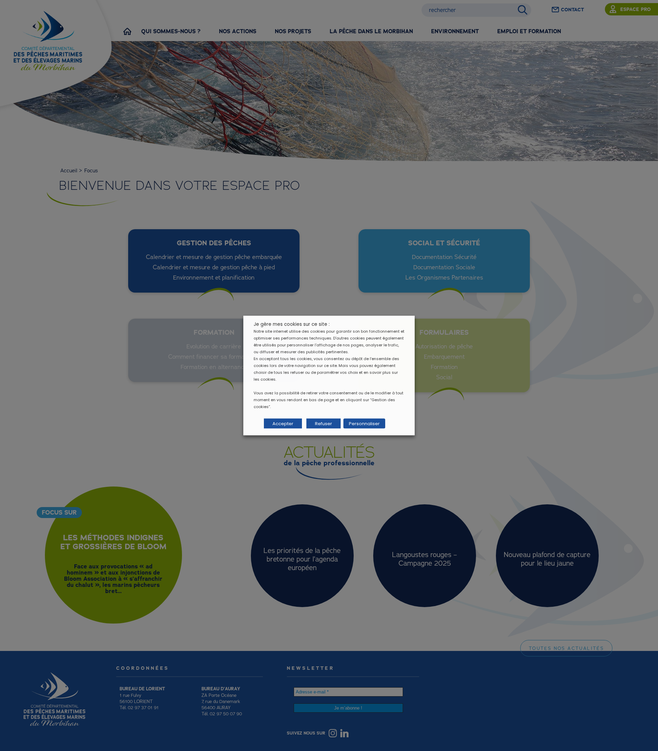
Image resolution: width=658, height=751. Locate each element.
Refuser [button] (323, 423)
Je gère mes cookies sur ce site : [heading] (292, 324)
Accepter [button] (282, 423)
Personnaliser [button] (364, 423)
